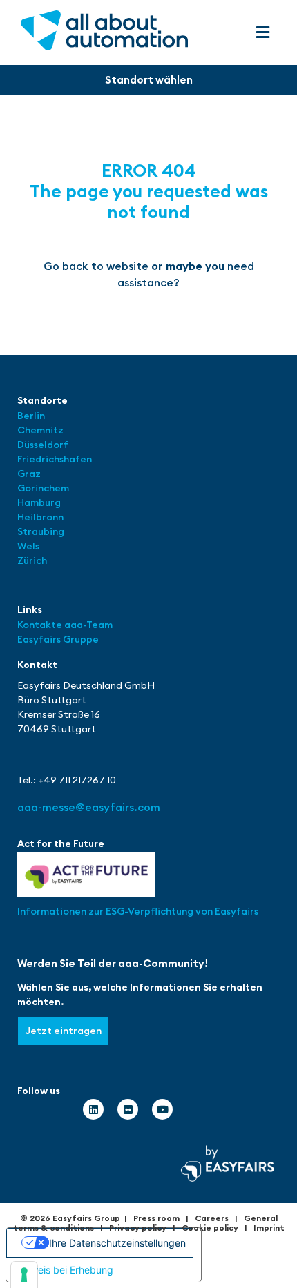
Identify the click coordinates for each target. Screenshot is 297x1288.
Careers (212, 1218)
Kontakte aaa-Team (65, 624)
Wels (28, 546)
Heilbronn (40, 517)
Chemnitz (40, 430)
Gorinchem (43, 488)
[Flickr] (127, 1109)
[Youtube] (162, 1109)
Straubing (40, 531)
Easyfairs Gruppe (58, 639)
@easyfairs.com (88, 807)
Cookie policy (210, 1227)
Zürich (32, 560)
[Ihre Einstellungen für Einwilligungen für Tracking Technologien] (24, 1275)
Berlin (31, 415)
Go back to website (96, 266)
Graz (29, 473)
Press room (156, 1218)
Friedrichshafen (54, 459)
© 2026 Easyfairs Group (70, 1218)
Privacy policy (137, 1227)
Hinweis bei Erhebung (64, 1270)
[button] (262, 32)
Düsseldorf (43, 444)
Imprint (269, 1227)
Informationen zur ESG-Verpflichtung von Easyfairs (137, 911)
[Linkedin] (93, 1109)
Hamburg (39, 502)
